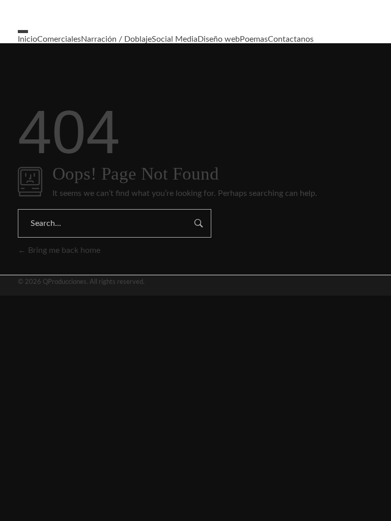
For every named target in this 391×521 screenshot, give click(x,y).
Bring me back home (63, 250)
